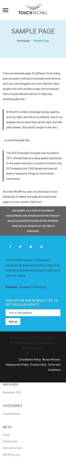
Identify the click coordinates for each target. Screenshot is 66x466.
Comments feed (12, 448)
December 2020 (12, 392)
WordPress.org (11, 454)
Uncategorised (11, 413)
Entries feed (10, 441)
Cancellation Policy (30, 359)
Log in (6, 434)
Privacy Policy (38, 364)
